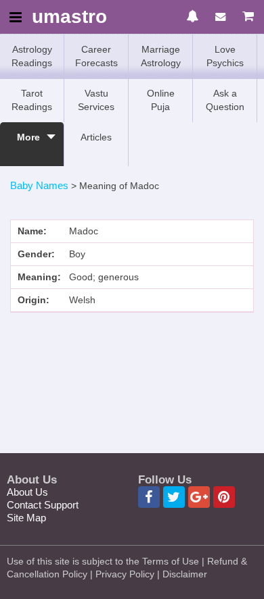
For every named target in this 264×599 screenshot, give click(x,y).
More (28, 137)
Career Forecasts (96, 56)
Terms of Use (170, 561)
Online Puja (160, 100)
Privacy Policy (124, 574)
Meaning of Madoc (119, 185)
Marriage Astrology (161, 56)
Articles (96, 137)
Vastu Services (96, 100)
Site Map (26, 517)
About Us (27, 492)
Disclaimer (184, 574)
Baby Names (39, 185)
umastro (69, 17)
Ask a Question (225, 100)
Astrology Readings (32, 56)
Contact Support (43, 505)
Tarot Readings (32, 100)
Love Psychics (225, 56)
